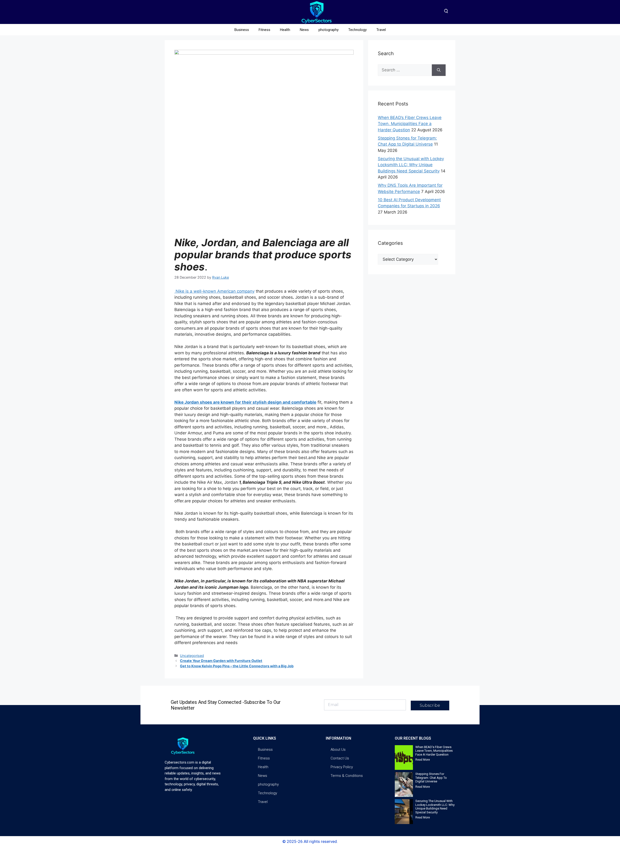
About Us (338, 749)
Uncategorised (192, 656)
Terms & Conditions (347, 775)
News (304, 30)
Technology (357, 30)
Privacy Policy (342, 767)
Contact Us (340, 758)
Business (241, 30)
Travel (381, 30)
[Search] (439, 70)
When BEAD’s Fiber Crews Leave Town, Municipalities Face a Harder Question (410, 123)
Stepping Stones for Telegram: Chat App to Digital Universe (431, 777)
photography (328, 30)
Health (285, 30)
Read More (422, 759)
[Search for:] (405, 70)
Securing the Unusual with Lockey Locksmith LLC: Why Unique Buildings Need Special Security (411, 164)
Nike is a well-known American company (214, 291)
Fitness (264, 30)
